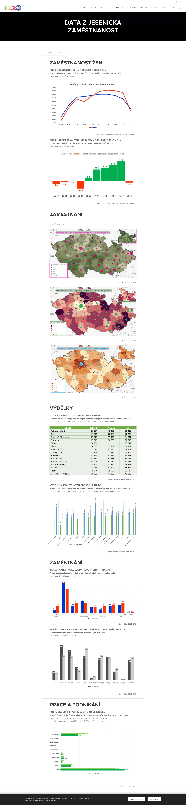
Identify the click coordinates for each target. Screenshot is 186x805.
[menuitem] (85, 7)
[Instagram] (179, 2)
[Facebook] (176, 2)
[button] (176, 7)
